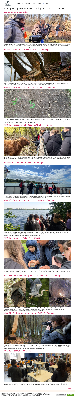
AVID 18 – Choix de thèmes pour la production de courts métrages (33, 275)
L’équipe (34, 3)
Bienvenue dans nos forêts (16, 12)
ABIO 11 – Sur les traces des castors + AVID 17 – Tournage (29, 313)
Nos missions (19, 3)
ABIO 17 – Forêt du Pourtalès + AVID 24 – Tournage (26, 49)
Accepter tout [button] (70, 394)
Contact (39, 3)
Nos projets (27, 3)
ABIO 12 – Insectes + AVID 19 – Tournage (22, 238)
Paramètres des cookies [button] (61, 394)
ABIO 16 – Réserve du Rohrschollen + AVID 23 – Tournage (29, 87)
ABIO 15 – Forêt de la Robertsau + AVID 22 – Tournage (28, 125)
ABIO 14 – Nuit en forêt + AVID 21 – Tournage (23, 162)
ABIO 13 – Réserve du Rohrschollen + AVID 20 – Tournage (29, 200)
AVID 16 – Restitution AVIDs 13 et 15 (20, 351)
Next (69, 388)
